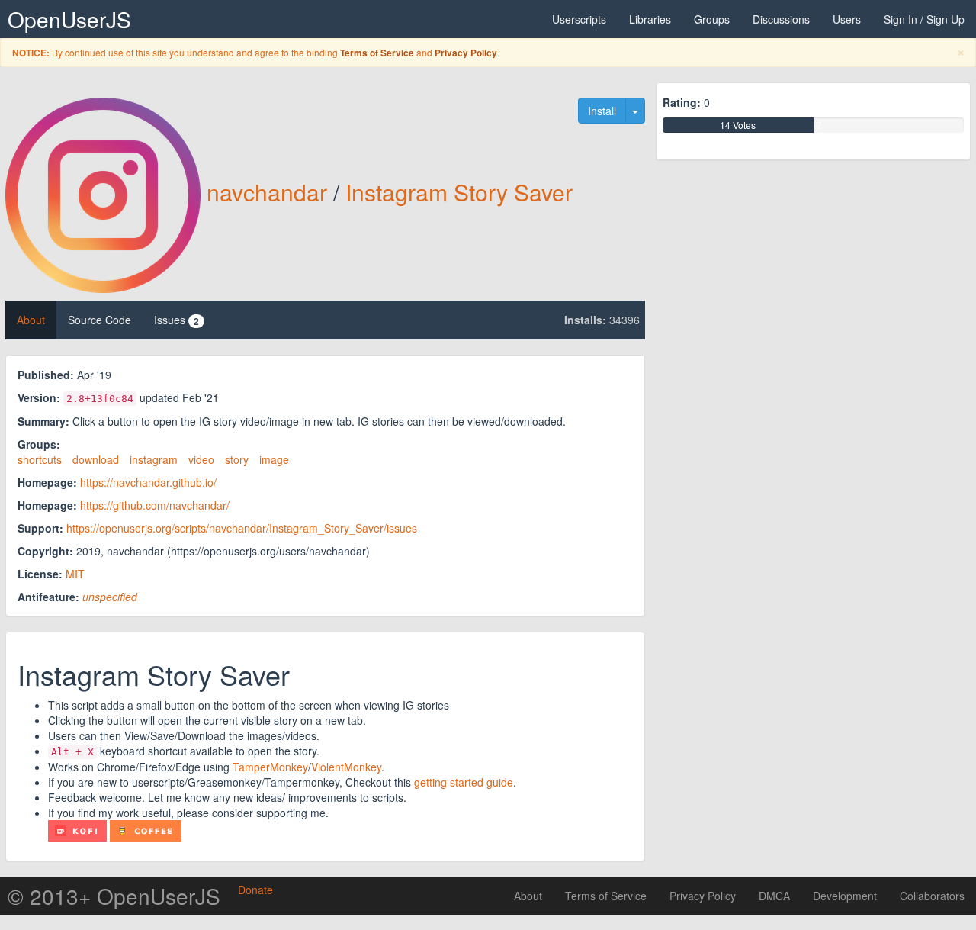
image (274, 459)
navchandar (267, 191)
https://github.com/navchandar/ (155, 505)
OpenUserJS (69, 19)
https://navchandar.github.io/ (148, 482)
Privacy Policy (466, 53)
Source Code (99, 319)
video (201, 459)
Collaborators (932, 895)
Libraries (650, 19)
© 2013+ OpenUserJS (114, 895)
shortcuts (40, 459)
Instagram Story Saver (459, 191)
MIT (75, 573)
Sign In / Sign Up (924, 19)
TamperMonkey (270, 766)
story (237, 459)
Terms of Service (377, 53)
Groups (712, 19)
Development (845, 895)
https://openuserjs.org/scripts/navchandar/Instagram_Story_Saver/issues (241, 528)
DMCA (774, 895)
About (31, 319)
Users (847, 19)
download (95, 459)
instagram (154, 459)
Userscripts (579, 19)
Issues (176, 320)
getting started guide (463, 782)
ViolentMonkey (346, 766)
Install (602, 110)
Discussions (781, 19)
